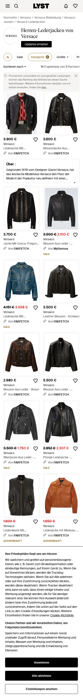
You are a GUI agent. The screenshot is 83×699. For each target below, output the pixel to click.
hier (44, 87)
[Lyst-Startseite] (41, 6)
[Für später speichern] (35, 139)
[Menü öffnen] (8, 6)
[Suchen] (16, 6)
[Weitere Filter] (7, 57)
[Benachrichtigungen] (66, 6)
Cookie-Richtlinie (61, 615)
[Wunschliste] (75, 6)
